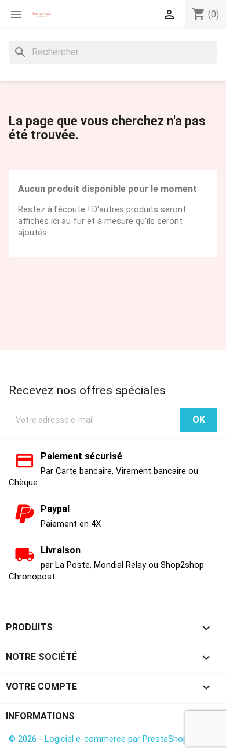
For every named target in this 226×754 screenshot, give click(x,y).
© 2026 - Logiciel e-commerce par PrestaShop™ (101, 739)
